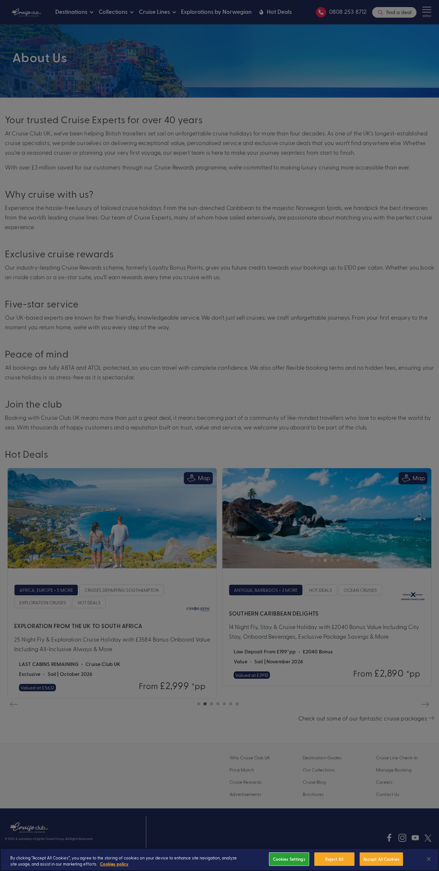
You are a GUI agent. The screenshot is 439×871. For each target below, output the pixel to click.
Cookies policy (114, 864)
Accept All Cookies (381, 859)
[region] (219, 859)
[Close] (429, 859)
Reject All (334, 859)
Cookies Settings (289, 859)
